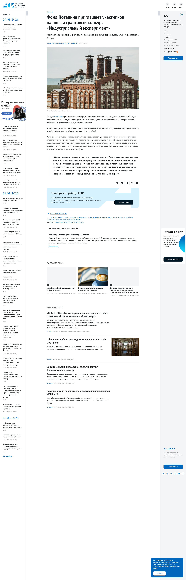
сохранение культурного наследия (68, 220)
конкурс (54, 217)
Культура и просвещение (69, 43)
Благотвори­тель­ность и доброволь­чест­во (68, 293)
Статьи (49, 359)
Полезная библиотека (172, 46)
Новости (50, 12)
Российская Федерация (58, 213)
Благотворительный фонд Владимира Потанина (67, 222)
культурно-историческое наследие (82, 217)
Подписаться (173, 58)
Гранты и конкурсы (53, 43)
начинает (58, 117)
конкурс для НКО (63, 217)
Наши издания (169, 48)
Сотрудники (168, 37)
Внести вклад (124, 202)
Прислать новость (170, 43)
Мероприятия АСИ (170, 40)
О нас (165, 31)
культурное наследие (102, 217)
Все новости (7, 456)
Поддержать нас (170, 52)
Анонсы (49, 332)
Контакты (167, 34)
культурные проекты (118, 217)
